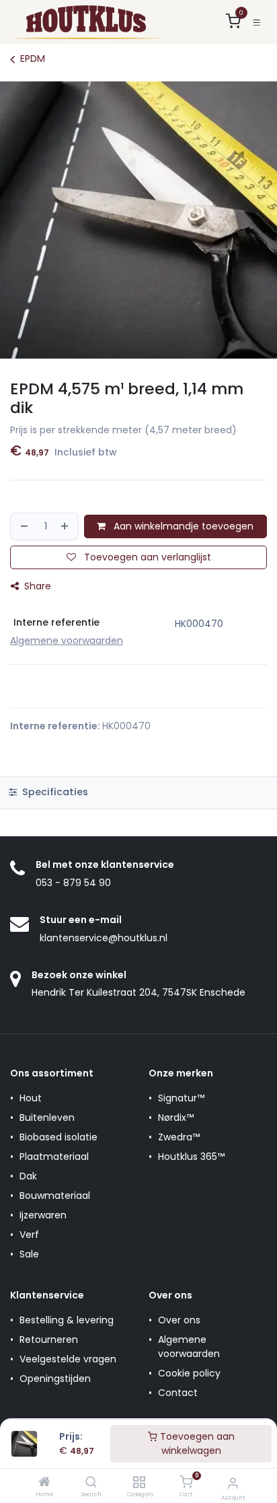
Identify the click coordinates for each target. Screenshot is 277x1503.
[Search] (91, 1483)
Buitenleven (47, 1117)
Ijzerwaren (43, 1215)
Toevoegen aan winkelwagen (196, 1443)
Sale (29, 1254)
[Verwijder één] (23, 526)
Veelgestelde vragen (67, 1359)
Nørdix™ (176, 1117)
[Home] (44, 1483)
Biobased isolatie (58, 1137)
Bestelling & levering (66, 1320)
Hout (30, 1098)
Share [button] (36, 586)
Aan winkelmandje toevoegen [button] (182, 526)
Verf (29, 1234)
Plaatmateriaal (54, 1156)
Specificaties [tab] (53, 792)
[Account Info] (233, 1483)
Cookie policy (189, 1373)
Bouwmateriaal (54, 1195)
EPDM (32, 58)
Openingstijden (55, 1378)
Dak (28, 1176)
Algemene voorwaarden (189, 1346)
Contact (178, 1392)
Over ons (179, 1320)
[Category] (138, 1483)
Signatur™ (181, 1098)
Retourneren (48, 1339)
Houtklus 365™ (191, 1156)
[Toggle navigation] (256, 22)
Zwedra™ (179, 1137)
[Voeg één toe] (66, 526)
